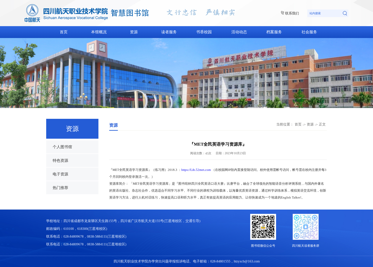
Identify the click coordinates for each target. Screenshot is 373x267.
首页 (64, 32)
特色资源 (60, 160)
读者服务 (169, 32)
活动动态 (239, 32)
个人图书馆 (62, 147)
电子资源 (60, 174)
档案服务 (274, 32)
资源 (134, 32)
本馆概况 (99, 32)
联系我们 (292, 13)
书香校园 (204, 32)
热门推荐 (60, 188)
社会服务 (309, 32)
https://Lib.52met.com (196, 170)
